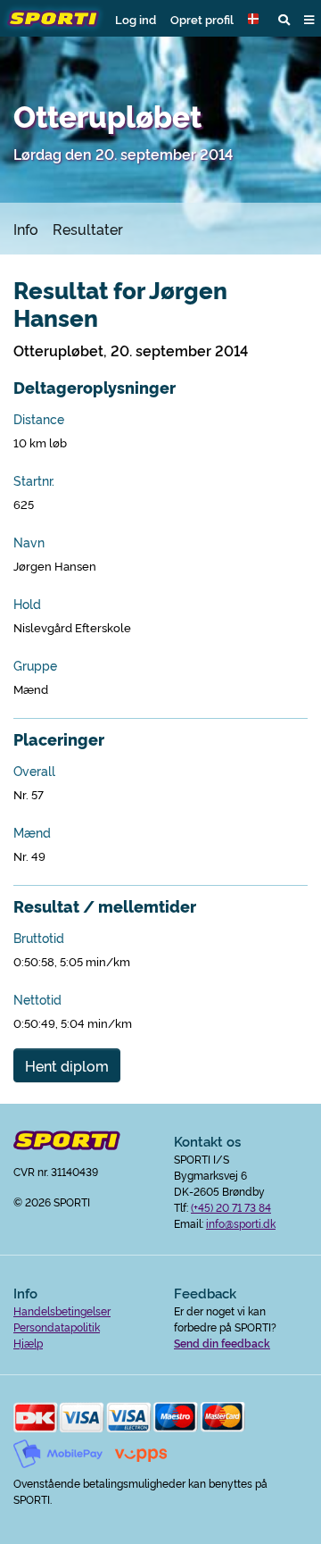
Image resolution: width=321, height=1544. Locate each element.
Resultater (88, 228)
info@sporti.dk (241, 1223)
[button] (256, 19)
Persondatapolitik (56, 1326)
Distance (38, 419)
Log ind (135, 19)
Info (25, 228)
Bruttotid (38, 938)
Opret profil (202, 19)
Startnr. (33, 480)
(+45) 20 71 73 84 (231, 1206)
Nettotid (37, 999)
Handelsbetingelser (62, 1310)
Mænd (32, 832)
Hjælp (28, 1342)
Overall (34, 771)
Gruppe (35, 665)
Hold (27, 604)
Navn (29, 542)
